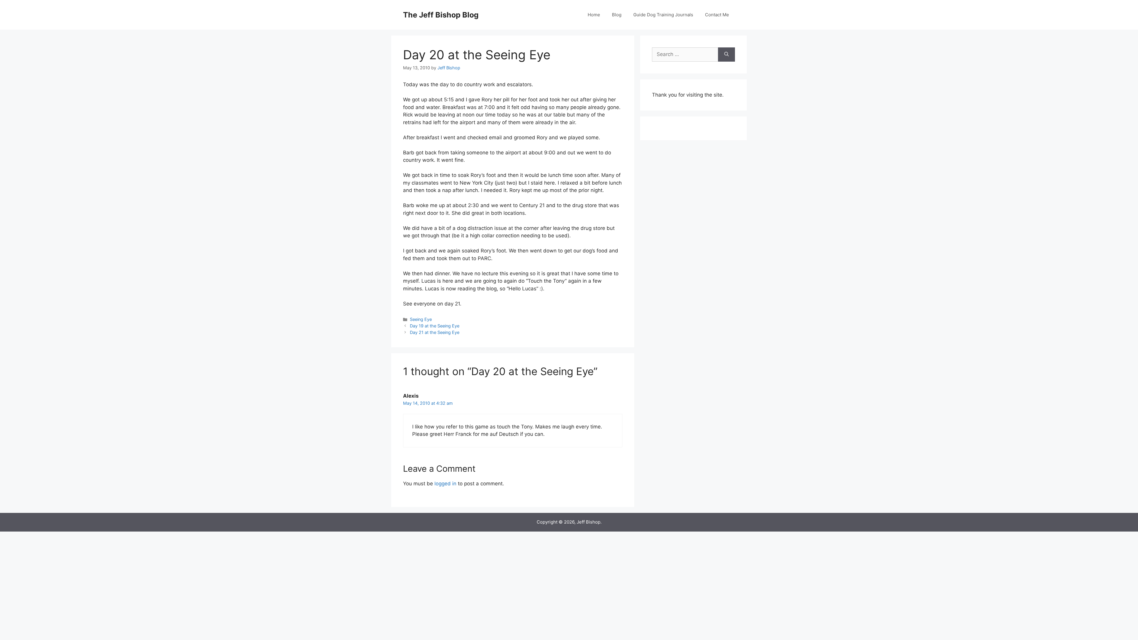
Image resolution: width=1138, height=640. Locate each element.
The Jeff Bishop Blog (441, 14)
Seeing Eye (421, 319)
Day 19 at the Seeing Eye (434, 325)
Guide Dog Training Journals (663, 14)
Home (594, 14)
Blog (616, 14)
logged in (445, 484)
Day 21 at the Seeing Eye (434, 332)
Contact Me (717, 14)
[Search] (726, 54)
